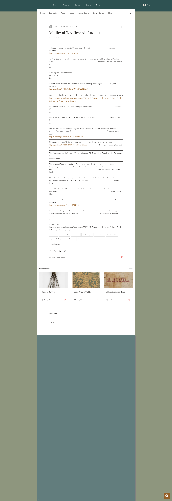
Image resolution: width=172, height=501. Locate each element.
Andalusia (53, 235)
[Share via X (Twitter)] (55, 251)
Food (63, 13)
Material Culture (83, 13)
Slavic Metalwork (48, 292)
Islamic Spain (100, 235)
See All (130, 268)
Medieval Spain (87, 235)
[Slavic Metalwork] (53, 280)
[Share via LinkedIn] (60, 251)
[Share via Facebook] (50, 251)
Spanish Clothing (55, 239)
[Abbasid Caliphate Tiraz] (118, 280)
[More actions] (121, 27)
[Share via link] (65, 251)
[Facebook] (38, 500)
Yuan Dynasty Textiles (82, 292)
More (110, 13)
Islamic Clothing (69, 239)
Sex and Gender (98, 13)
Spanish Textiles (112, 235)
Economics (53, 13)
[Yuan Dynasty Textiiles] (86, 280)
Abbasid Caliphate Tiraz (115, 292)
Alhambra (81, 239)
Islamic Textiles (64, 235)
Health (71, 13)
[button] (130, 13)
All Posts (42, 13)
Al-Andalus (75, 235)
